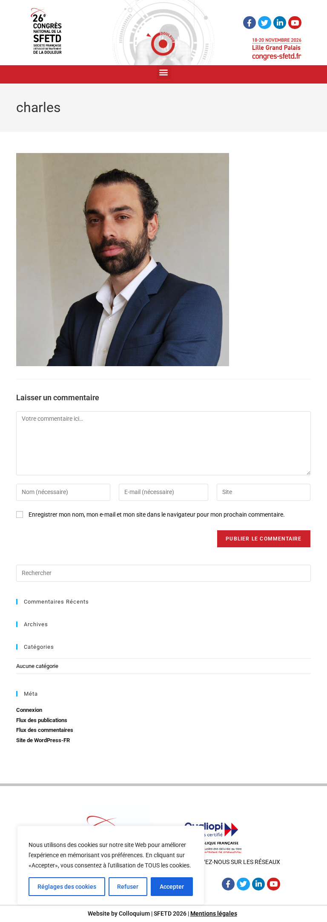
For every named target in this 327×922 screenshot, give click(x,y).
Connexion (29, 710)
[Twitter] (264, 22)
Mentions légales (213, 913)
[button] (164, 72)
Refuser (127, 886)
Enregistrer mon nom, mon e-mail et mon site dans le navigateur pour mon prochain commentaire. (157, 514)
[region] (110, 865)
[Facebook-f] (249, 22)
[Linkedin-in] (280, 22)
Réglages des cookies (66, 886)
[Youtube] (294, 22)
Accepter (172, 886)
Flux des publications (41, 720)
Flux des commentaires (44, 730)
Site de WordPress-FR (43, 740)
